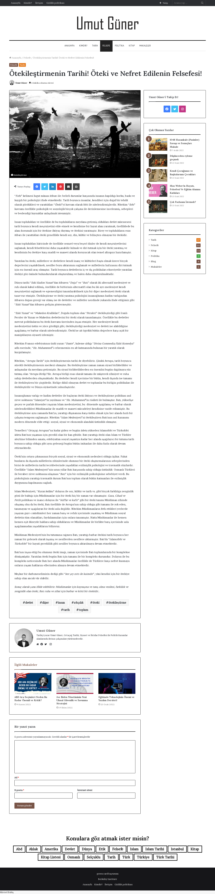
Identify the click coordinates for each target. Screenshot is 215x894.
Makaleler (145, 45)
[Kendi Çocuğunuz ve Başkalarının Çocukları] (158, 175)
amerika (51, 849)
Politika (119, 45)
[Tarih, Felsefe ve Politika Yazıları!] (107, 23)
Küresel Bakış (7, 892)
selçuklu (93, 857)
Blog (153, 261)
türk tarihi (165, 857)
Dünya (87, 849)
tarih (66, 609)
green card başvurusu (107, 873)
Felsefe (106, 45)
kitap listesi (51, 857)
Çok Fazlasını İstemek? (183, 201)
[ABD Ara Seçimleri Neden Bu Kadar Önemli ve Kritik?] (32, 683)
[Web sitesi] (38, 644)
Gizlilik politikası (55, 3)
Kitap (132, 45)
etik (102, 849)
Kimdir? (28, 3)
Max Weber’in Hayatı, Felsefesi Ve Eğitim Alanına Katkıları (185, 189)
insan (61, 602)
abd (19, 849)
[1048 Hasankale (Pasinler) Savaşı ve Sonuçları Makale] (158, 144)
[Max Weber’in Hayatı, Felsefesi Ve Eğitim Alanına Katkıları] (158, 190)
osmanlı (73, 857)
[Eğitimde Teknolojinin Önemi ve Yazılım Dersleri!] (116, 683)
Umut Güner (21, 83)
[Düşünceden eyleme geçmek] (158, 160)
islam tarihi (154, 849)
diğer (45, 602)
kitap (194, 849)
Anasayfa (15, 3)
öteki (96, 602)
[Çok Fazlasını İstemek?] (158, 206)
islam (134, 849)
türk (126, 857)
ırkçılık (78, 602)
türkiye (143, 857)
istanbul (177, 849)
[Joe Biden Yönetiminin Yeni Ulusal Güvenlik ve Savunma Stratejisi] (74, 683)
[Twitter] (47, 644)
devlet (29, 602)
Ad (16, 777)
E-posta (19, 790)
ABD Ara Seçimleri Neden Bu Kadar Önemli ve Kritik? (30, 699)
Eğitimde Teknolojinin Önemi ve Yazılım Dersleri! (116, 699)
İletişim (39, 3)
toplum (83, 609)
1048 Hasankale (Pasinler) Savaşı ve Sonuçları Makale (184, 143)
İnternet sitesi (84, 790)
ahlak (33, 849)
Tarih (95, 45)
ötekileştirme (117, 602)
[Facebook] (42, 644)
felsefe (117, 849)
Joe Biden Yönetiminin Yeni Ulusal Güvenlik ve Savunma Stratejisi (72, 700)
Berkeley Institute (107, 879)
